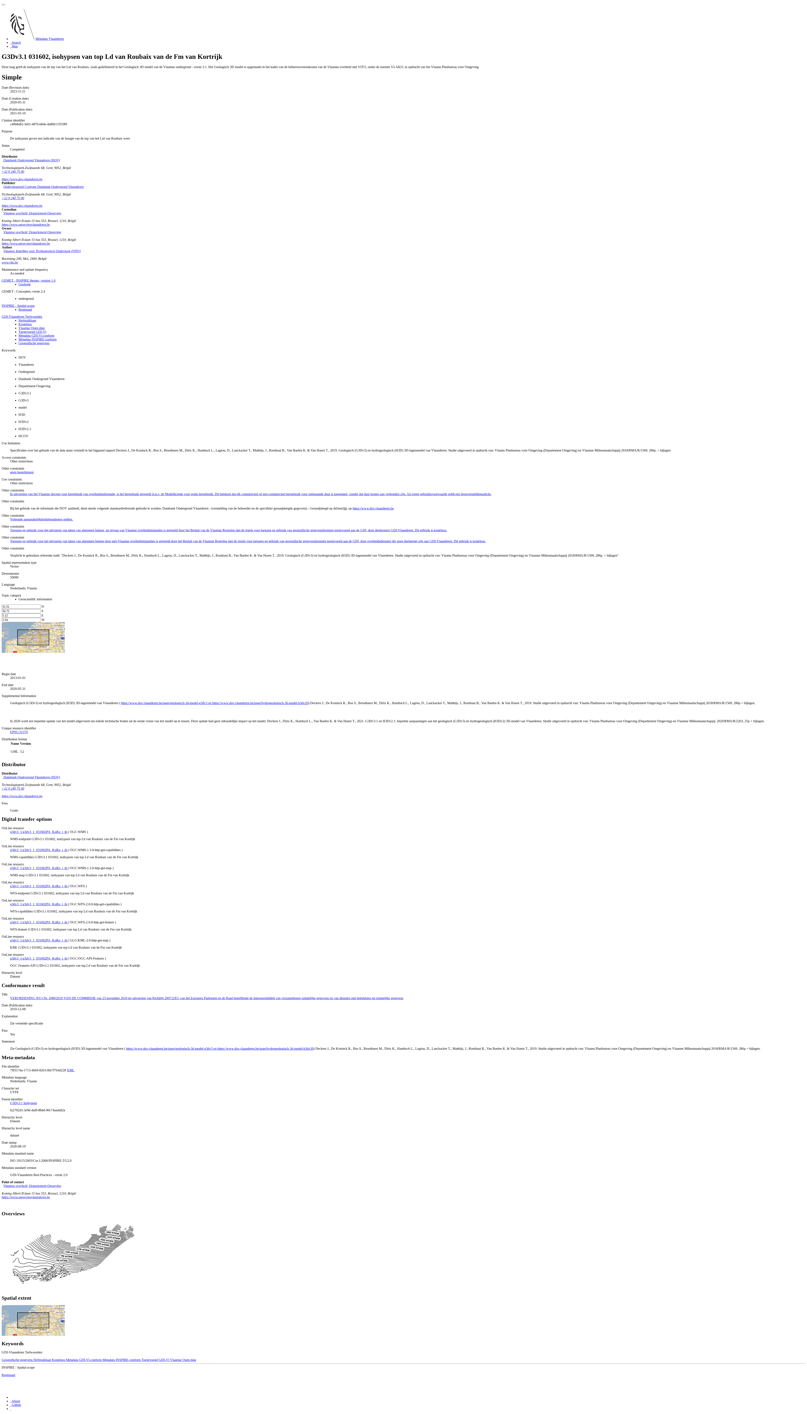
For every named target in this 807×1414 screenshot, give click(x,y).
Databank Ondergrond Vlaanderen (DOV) (31, 160)
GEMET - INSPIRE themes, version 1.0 (28, 280)
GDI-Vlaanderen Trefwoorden (22, 316)
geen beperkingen (22, 472)
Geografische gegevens (33, 343)
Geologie (24, 284)
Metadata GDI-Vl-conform (36, 335)
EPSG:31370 (19, 732)
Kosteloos (25, 324)
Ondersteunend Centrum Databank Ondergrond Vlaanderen (43, 187)
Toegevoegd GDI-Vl (32, 332)
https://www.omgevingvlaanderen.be (26, 224)
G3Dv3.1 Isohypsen (23, 1103)
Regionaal (25, 309)
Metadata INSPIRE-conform (37, 339)
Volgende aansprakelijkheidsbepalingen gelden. (41, 519)
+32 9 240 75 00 (13, 171)
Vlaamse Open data (31, 328)
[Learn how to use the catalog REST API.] (10, 1408)
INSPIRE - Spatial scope (18, 306)
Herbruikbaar (27, 320)
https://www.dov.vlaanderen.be (22, 179)
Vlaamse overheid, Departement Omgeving (32, 213)
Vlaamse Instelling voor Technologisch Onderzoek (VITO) (42, 251)
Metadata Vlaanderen (50, 39)
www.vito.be (10, 262)
